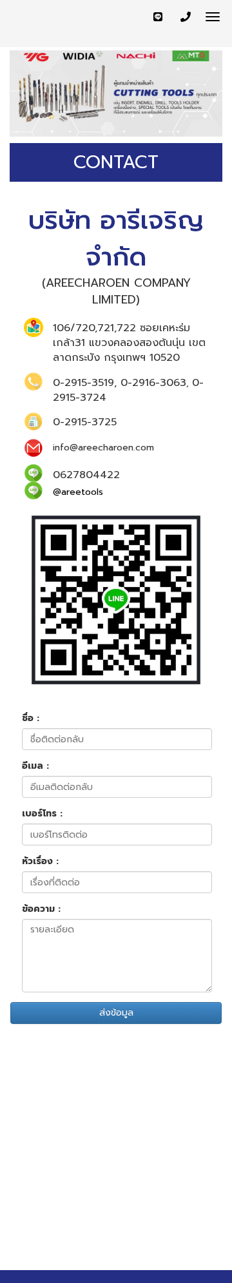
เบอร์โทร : (42, 813)
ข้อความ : (41, 909)
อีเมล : (35, 766)
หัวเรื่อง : (40, 861)
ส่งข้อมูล (116, 1012)
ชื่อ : (30, 718)
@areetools (78, 492)
